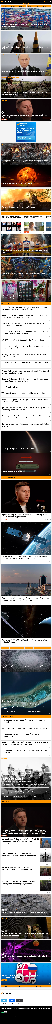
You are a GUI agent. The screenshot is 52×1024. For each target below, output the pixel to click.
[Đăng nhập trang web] (47, 1)
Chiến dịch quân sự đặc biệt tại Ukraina (10, 54)
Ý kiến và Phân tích (7, 478)
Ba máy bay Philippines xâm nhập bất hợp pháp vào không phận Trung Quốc (21, 711)
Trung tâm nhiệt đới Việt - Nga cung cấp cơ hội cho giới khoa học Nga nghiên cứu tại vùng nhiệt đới (25, 785)
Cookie (31, 1008)
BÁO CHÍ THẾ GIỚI (7, 717)
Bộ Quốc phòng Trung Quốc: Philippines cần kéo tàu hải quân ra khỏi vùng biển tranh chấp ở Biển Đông (23, 707)
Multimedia (4, 100)
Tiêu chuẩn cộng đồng (25, 1008)
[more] (50, 29)
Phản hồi (18, 1008)
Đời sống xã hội (26, 997)
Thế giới (8, 997)
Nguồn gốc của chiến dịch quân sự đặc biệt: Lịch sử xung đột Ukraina (17, 144)
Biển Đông (26, 693)
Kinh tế (19, 997)
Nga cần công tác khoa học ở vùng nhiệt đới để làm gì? (16, 781)
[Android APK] (4, 1012)
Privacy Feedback (46, 1008)
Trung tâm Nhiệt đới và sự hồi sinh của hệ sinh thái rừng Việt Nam (18, 796)
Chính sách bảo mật (38, 1008)
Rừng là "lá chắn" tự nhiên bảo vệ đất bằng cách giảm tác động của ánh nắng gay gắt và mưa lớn (24, 792)
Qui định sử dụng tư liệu (10, 1008)
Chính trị (14, 997)
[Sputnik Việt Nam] (7, 2)
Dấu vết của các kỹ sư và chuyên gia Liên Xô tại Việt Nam (16, 789)
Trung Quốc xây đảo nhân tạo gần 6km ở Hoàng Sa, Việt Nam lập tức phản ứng (22, 704)
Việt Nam (3, 997)
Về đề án (2, 1008)
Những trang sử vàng (12, 778)
